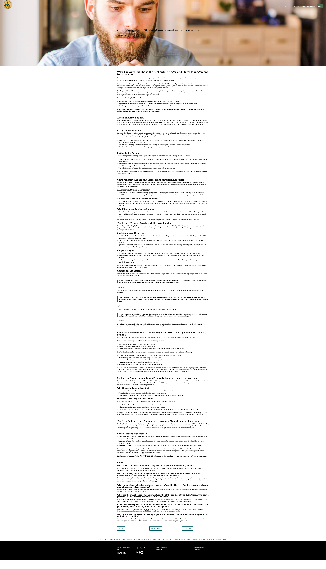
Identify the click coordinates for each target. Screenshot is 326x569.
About (287, 6)
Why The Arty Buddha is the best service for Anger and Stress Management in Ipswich (128, 539)
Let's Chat (187, 528)
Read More (155, 528)
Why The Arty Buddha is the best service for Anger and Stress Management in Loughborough (195, 539)
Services (296, 6)
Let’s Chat (311, 6)
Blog (303, 6)
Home (280, 6)
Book (320, 6)
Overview (161, 539)
